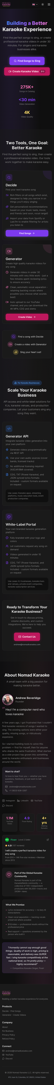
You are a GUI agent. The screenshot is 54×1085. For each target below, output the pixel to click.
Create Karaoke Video (28, 71)
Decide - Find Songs (11, 1011)
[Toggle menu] (49, 4)
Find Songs (25, 233)
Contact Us (29, 636)
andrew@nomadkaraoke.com (19, 1051)
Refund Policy (8, 1038)
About (5, 1027)
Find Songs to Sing (29, 60)
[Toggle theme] (42, 4)
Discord (9, 1058)
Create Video (25, 317)
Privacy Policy (8, 1035)
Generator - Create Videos (14, 1015)
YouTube (9, 1054)
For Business (7, 1031)
